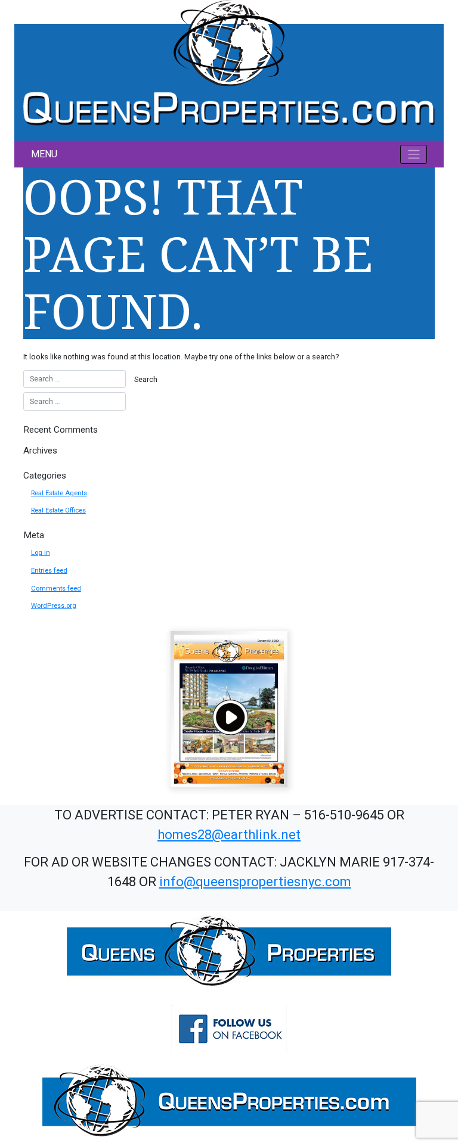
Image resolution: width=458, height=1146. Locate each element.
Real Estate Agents (59, 493)
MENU (44, 154)
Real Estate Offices (58, 510)
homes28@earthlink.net (229, 834)
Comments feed (56, 588)
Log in (40, 553)
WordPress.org (53, 606)
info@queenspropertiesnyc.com (255, 881)
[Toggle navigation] (413, 154)
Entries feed (49, 570)
